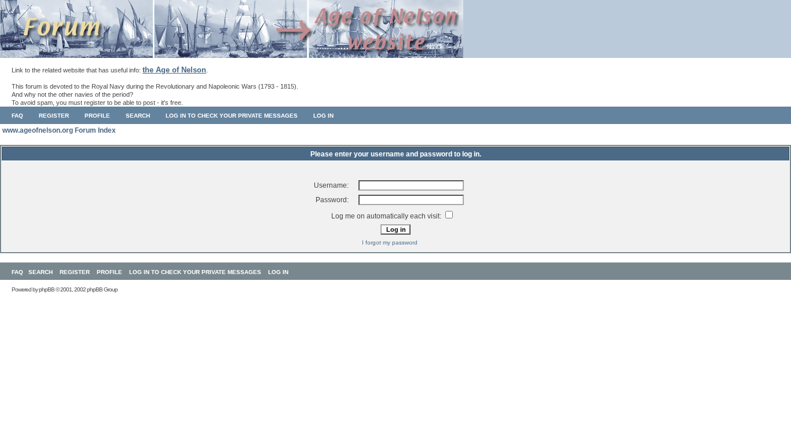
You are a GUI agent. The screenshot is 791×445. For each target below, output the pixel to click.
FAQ (17, 115)
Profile (97, 115)
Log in (323, 115)
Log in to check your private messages (232, 115)
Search (138, 115)
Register (54, 115)
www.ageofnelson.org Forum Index (59, 130)
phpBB (46, 289)
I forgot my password (390, 242)
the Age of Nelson (174, 69)
